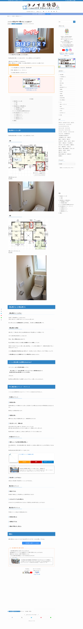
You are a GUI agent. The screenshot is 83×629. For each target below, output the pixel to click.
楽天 (36, 461)
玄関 (68, 150)
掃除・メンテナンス (63, 104)
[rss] (73, 0)
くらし (60, 102)
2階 (16, 104)
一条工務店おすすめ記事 (63, 135)
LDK (60, 122)
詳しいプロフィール (66, 47)
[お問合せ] (54, 11)
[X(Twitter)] (46, 11)
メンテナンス (71, 131)
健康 (60, 139)
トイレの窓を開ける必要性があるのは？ (22, 110)
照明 (64, 150)
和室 (65, 141)
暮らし (72, 148)
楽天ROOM (71, 54)
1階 (16, 102)
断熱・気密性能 (66, 148)
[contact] (74, 0)
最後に (15, 120)
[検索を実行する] (74, 22)
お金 (72, 122)
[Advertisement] (31, 593)
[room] (69, 0)
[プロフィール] (51, 11)
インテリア (68, 124)
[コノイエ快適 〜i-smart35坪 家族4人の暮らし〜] (41, 6)
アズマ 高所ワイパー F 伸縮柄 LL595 (26, 454)
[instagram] (67, 0)
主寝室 (69, 137)
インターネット (62, 124)
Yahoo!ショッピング (48, 461)
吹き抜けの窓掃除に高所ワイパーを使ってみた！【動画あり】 (32, 468)
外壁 (73, 141)
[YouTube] (43, 11)
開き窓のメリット (19, 117)
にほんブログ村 (37, 574)
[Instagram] (48, 11)
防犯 (65, 152)
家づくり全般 (66, 144)
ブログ (65, 131)
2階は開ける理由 (19, 109)
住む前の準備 (62, 97)
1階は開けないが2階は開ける (20, 106)
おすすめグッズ (62, 112)
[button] (12, 618)
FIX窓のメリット (19, 114)
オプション (61, 128)
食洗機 (60, 155)
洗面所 (60, 150)
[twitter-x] (66, 0)
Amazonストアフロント (64, 54)
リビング (61, 133)
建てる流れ (62, 83)
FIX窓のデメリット (19, 115)
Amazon (24, 461)
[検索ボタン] (56, 11)
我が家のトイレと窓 (18, 101)
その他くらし (62, 108)
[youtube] (70, 0)
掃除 (60, 148)
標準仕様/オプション (19, 23)
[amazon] (71, 0)
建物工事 (61, 95)
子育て (61, 110)
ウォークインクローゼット (64, 126)
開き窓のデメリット (19, 118)
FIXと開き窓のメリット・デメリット (21, 112)
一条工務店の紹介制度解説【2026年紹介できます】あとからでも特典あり (36, 559)
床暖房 (61, 89)
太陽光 (61, 93)
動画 (64, 139)
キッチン (67, 128)
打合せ (69, 146)
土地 (69, 141)
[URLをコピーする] (1, 320)
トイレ (23, 611)
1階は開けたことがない (20, 107)
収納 (60, 106)
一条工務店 (13, 23)
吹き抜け (61, 91)
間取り (30, 611)
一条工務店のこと (63, 76)
